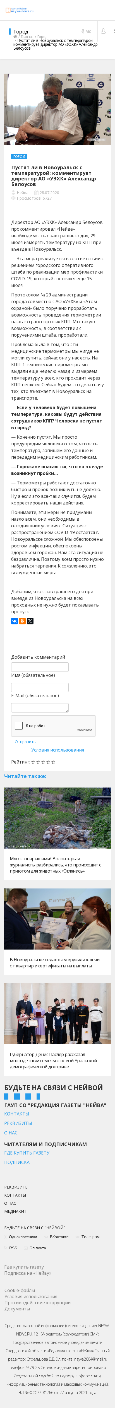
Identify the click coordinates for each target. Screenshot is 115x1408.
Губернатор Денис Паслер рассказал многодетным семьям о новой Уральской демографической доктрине (53, 1060)
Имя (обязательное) (33, 675)
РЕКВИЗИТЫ (18, 1123)
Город (19, 156)
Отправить (25, 741)
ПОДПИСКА (17, 1162)
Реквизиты (16, 1187)
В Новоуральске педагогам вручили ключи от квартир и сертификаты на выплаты (54, 963)
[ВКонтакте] (14, 621)
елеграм (91, 1237)
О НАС (11, 1133)
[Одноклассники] (22, 621)
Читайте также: (25, 776)
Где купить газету (24, 1267)
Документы (17, 1309)
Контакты (15, 1195)
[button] (103, 31)
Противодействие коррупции (37, 1303)
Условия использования (57, 750)
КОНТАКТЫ (16, 1114)
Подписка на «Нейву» (27, 1273)
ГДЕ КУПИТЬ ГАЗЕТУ (26, 1153)
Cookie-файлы (19, 1290)
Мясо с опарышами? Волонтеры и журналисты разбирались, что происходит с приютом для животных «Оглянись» (55, 865)
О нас (10, 1203)
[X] (30, 621)
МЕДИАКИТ (15, 1211)
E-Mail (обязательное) (35, 695)
